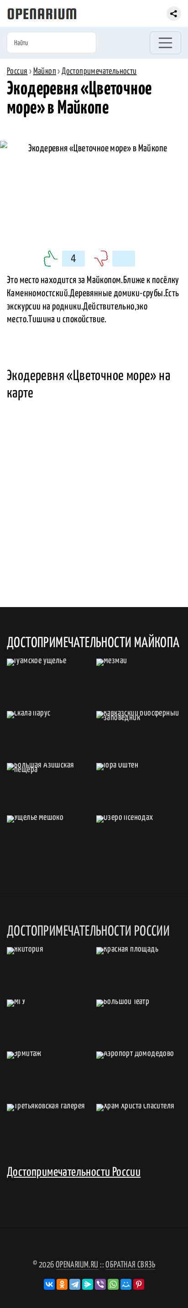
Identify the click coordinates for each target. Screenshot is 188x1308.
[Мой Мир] (125, 1284)
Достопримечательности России (74, 1172)
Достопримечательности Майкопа (93, 643)
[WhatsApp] (113, 1284)
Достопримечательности (99, 71)
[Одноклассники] (62, 1284)
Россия (17, 71)
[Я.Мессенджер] (87, 1284)
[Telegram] (74, 1284)
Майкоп (44, 71)
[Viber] (100, 1284)
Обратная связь (130, 1265)
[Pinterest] (138, 1284)
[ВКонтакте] (49, 1284)
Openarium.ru (77, 1265)
